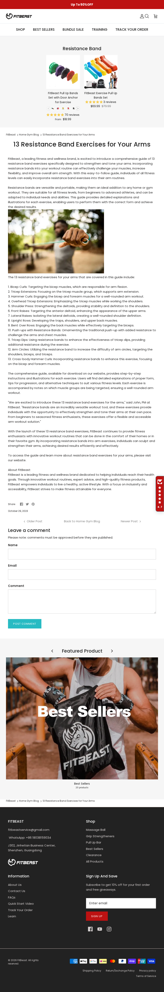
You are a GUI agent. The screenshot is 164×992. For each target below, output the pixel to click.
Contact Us (16, 891)
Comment (16, 586)
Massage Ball (95, 830)
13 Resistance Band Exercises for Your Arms (69, 134)
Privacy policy (147, 970)
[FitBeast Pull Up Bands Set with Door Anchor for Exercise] (63, 72)
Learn (12, 916)
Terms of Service (146, 976)
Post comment (24, 624)
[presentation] (77, 108)
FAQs (11, 897)
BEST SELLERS (44, 29)
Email (12, 565)
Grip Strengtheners (100, 836)
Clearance (94, 855)
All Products (94, 861)
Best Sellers (94, 849)
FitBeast (11, 134)
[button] (56, 115)
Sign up (97, 916)
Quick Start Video (21, 903)
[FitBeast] (19, 16)
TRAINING (99, 29)
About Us (15, 885)
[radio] (53, 108)
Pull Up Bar (93, 842)
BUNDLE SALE (73, 29)
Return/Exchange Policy (120, 970)
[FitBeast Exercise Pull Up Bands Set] (101, 72)
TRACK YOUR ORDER (131, 29)
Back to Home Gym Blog (82, 521)
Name (13, 545)
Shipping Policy (92, 970)
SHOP (20, 29)
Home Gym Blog (29, 134)
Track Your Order (20, 910)
